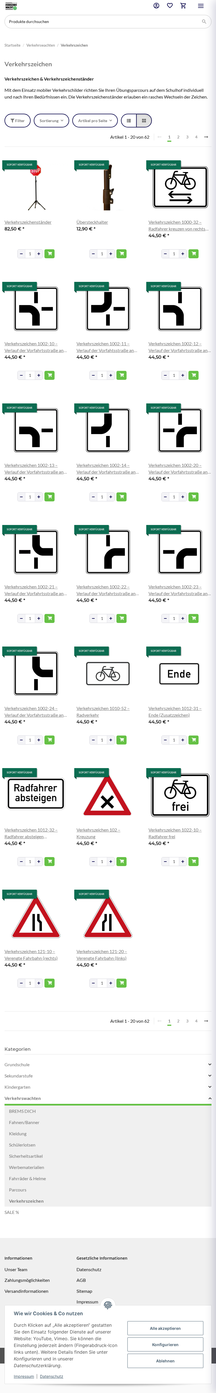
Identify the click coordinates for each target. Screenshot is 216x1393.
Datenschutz (51, 1376)
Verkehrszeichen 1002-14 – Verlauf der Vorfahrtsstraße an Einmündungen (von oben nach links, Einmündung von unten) (106, 468)
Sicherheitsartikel (26, 1156)
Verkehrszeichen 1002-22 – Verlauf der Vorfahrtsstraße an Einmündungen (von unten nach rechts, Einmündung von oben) (107, 590)
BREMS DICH (22, 1111)
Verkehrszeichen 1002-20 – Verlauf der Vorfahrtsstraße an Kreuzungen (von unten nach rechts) (178, 468)
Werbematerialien (26, 1167)
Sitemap (84, 1291)
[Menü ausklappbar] (201, 6)
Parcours (17, 1189)
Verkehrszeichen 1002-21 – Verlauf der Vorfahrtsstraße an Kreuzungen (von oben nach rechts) (34, 590)
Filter (19, 120)
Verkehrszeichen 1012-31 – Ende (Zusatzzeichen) (175, 711)
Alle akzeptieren (165, 1328)
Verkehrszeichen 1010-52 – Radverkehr (103, 711)
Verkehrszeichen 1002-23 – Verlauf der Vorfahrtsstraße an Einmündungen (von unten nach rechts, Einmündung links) (179, 590)
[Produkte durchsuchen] (204, 22)
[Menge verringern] (21, 254)
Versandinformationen (26, 1291)
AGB (81, 1280)
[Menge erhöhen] (38, 254)
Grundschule (17, 1064)
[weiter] (206, 137)
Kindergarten (17, 1087)
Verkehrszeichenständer (27, 222)
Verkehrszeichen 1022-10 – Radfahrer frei (175, 833)
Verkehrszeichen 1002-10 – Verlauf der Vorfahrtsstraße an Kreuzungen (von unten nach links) (34, 347)
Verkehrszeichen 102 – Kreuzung (98, 833)
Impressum (24, 1376)
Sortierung (49, 120)
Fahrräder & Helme (27, 1178)
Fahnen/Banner (24, 1122)
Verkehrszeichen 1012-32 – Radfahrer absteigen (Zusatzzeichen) (31, 833)
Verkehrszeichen (26, 1201)
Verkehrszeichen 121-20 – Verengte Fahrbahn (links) (101, 955)
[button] (156, 6)
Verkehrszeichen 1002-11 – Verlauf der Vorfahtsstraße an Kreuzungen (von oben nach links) (105, 347)
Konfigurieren (165, 1344)
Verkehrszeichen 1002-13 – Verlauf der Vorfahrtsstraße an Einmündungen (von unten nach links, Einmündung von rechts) (35, 468)
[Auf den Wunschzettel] (58, 165)
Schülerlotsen (22, 1144)
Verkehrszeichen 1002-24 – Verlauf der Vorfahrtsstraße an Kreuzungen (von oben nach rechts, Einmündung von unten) (34, 711)
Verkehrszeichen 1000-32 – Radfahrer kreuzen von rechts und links (176, 225)
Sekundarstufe (18, 1075)
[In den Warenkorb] (49, 253)
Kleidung (17, 1133)
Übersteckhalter (92, 222)
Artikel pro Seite (92, 120)
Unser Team (15, 1269)
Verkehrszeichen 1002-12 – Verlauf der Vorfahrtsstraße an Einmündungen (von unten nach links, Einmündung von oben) (179, 347)
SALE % (11, 1212)
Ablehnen (165, 1360)
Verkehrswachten (22, 1098)
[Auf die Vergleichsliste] (43, 165)
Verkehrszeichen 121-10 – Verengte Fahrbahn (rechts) (31, 955)
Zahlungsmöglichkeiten (27, 1280)
